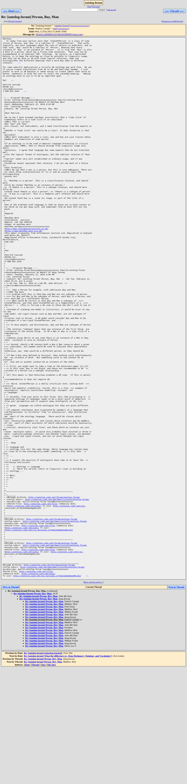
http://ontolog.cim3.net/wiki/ (24, 506)
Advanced (111, 10)
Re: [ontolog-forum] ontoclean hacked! (43, 653)
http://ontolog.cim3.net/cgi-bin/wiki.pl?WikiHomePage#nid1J (39, 530)
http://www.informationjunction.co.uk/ (26, 229)
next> (17, 11)
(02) (68, 76)
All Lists (95, 7)
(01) (19, 63)
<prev (5, 11)
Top (89, 7)
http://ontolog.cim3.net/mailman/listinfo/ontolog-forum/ (57, 499)
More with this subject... (93, 582)
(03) (12, 80)
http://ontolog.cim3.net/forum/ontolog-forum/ (54, 497)
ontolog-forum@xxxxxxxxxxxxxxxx (72, 25)
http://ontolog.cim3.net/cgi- (69, 506)
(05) (11, 556)
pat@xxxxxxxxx (61, 28)
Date (11, 11)
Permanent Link (168, 21)
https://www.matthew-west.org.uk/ (24, 231)
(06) (87, 576)
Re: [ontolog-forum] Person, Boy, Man (33, 593)
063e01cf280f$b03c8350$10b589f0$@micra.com (59, 34)
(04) (25, 91)
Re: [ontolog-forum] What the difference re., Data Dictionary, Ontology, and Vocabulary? (68, 656)
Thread (174, 11)
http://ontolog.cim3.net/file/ (41, 504)
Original (179, 21)
